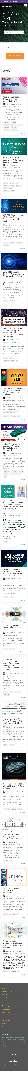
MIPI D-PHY (17, 692)
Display (12, 358)
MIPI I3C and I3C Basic (9, 125)
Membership (5, 1006)
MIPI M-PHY (6, 130)
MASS (5, 476)
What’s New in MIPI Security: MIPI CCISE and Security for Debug (13, 160)
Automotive (6, 416)
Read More (22, 133)
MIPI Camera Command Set (17, 736)
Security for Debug (8, 188)
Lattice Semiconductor (10, 632)
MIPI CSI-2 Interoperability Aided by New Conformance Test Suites (13, 836)
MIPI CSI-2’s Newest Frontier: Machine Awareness (11, 890)
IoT (17, 360)
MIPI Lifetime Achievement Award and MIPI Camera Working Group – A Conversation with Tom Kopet (13, 505)
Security (12, 183)
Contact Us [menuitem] (15, 1)
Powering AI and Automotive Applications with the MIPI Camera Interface (13, 944)
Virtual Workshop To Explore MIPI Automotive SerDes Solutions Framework (13, 447)
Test (11, 692)
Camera (14, 122)
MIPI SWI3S (15, 130)
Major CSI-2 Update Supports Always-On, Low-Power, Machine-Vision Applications (14, 275)
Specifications (6, 1020)
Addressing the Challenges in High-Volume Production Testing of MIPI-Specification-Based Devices (11, 664)
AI (10, 914)
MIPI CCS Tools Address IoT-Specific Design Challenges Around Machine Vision (13, 218)
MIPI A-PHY (6, 122)
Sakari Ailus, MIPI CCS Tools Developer (14, 225)
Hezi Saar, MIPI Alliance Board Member (14, 791)
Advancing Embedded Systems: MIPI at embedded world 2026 (12, 99)
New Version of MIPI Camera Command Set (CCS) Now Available (12, 721)
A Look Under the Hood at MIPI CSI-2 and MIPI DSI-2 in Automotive (13, 786)
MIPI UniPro (14, 127)
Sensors (12, 648)
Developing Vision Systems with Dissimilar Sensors (13, 627)
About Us (4, 988)
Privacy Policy (6, 1026)
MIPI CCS (12, 242)
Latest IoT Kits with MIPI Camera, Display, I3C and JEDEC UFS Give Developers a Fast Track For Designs (13, 332)
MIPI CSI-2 (20, 125)
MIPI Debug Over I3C (9, 186)
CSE (17, 183)
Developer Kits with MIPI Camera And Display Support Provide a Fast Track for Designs (13, 572)
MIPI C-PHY (6, 694)
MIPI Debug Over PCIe (9, 191)
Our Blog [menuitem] (22, 1)
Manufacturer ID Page (8, 991)
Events (21, 471)
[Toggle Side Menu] (25, 5)
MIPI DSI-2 (6, 127)
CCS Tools (6, 245)
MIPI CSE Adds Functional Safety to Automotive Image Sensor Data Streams (13, 391)
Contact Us (5, 995)
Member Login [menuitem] (7, 1)
